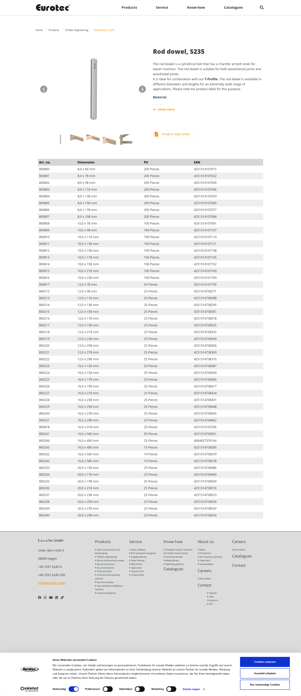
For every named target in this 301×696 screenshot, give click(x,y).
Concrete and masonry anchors (107, 576)
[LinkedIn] (56, 597)
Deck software (138, 549)
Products (54, 30)
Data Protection (212, 598)
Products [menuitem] (129, 7)
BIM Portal (136, 564)
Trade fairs (204, 560)
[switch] (108, 689)
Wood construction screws (110, 560)
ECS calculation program (143, 553)
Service (135, 541)
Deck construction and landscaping (107, 551)
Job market (205, 578)
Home (39, 30)
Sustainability (206, 564)
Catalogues (173, 568)
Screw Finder (137, 574)
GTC (210, 603)
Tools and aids (103, 571)
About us (206, 541)
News (202, 549)
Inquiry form (137, 571)
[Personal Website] (62, 597)
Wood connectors (105, 564)
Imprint (212, 593)
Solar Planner (137, 560)
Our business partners (210, 556)
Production (205, 553)
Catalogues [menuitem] (233, 7)
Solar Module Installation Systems (109, 587)
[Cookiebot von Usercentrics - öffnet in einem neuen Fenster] (29, 689)
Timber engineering (76, 30)
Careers (204, 570)
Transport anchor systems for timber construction (178, 551)
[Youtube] (51, 597)
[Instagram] (45, 597)
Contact (204, 585)
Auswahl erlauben (265, 673)
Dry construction (105, 567)
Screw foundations (106, 593)
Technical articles (174, 556)
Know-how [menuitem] (196, 7)
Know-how (173, 541)
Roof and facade (104, 582)
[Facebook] (39, 597)
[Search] (261, 7)
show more (166, 109)
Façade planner (138, 556)
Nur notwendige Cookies (265, 684)
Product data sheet (176, 134)
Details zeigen (191, 689)
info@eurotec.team (52, 583)
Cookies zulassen (265, 661)
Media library (172, 560)
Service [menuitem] (162, 7)
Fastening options (174, 564)
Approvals (135, 567)
